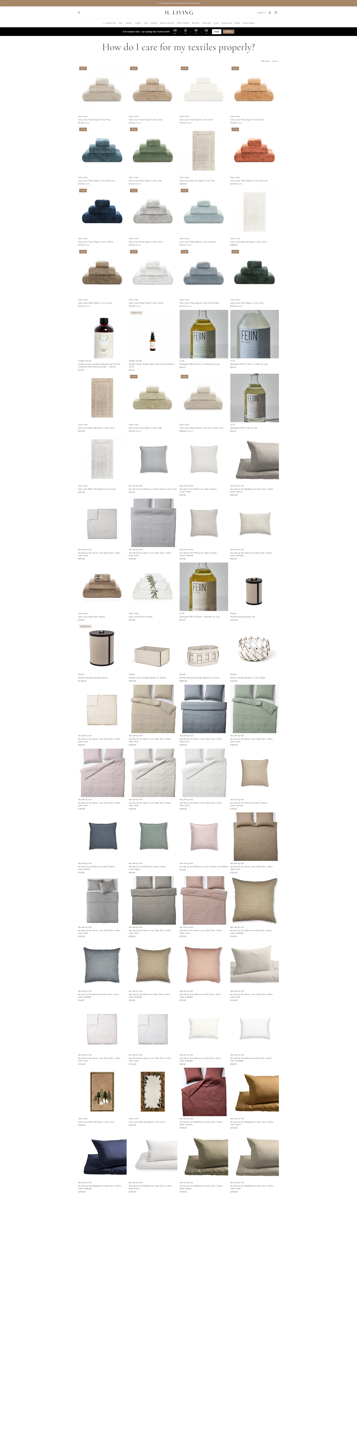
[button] (275, 61)
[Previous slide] (3, 3)
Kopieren (228, 32)
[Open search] (79, 12)
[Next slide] (354, 3)
